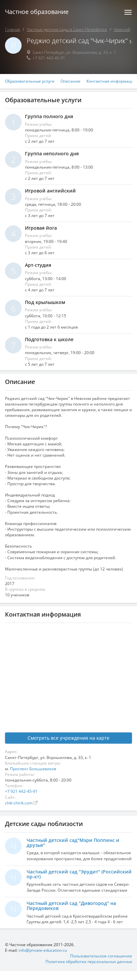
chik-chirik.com (19, 803)
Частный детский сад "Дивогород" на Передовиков (71, 905)
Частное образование (36, 12)
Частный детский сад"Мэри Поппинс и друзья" (73, 842)
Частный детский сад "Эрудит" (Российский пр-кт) (79, 874)
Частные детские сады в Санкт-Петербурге (67, 29)
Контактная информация (111, 81)
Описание (70, 81)
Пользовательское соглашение (101, 956)
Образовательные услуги (30, 81)
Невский (122, 29)
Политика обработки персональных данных (89, 961)
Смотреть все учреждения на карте (68, 738)
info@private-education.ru (43, 950)
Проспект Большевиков (33, 769)
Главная (12, 29)
